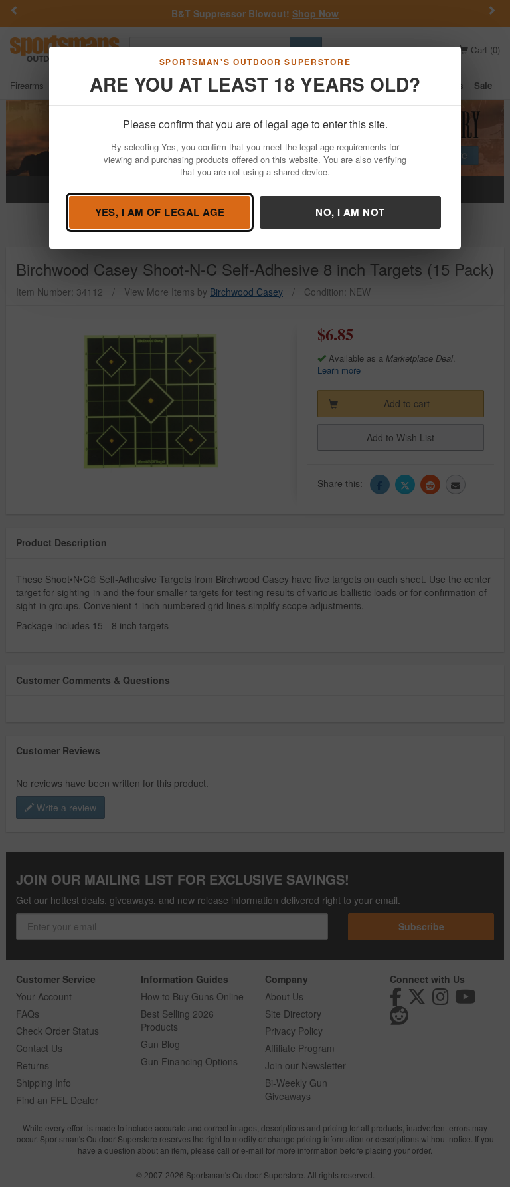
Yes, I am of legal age (160, 212)
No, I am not (349, 212)
